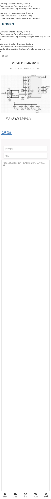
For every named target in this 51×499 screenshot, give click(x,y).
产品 (15, 496)
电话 (25, 496)
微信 (36, 496)
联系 (46, 496)
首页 (6, 56)
